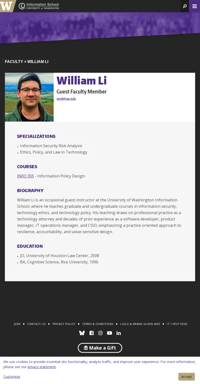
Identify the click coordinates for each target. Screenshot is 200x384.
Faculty (14, 62)
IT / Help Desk (177, 324)
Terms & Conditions (97, 324)
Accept (186, 376)
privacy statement (42, 366)
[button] (184, 6)
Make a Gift (102, 348)
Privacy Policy (63, 324)
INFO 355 (25, 176)
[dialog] (100, 370)
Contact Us (36, 324)
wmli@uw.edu (66, 99)
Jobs (17, 324)
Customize (11, 376)
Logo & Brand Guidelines (140, 324)
